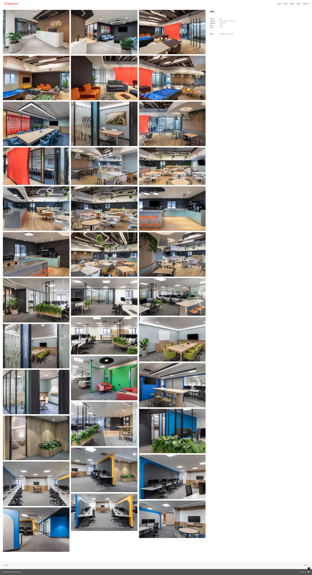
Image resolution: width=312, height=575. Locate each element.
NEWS (298, 4)
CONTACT (306, 4)
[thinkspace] (11, 3)
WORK (292, 4)
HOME (279, 4)
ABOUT (285, 4)
